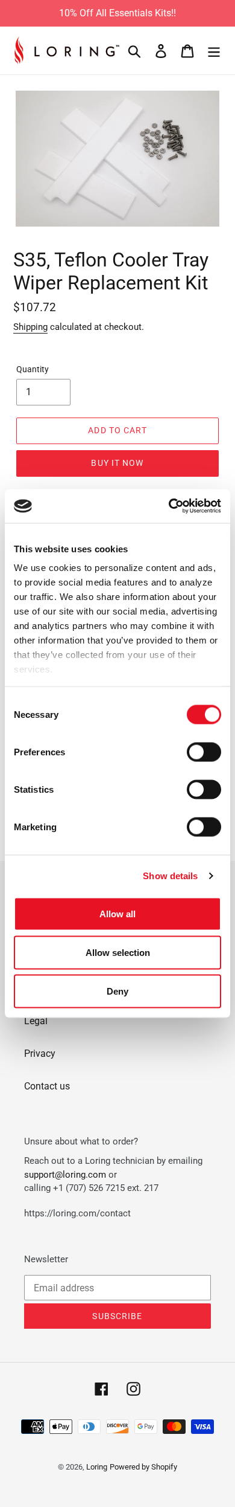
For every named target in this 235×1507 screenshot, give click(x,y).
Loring (96, 1466)
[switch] (204, 751)
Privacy (39, 1053)
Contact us (47, 1086)
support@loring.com (65, 1174)
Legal (36, 1021)
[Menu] (214, 50)
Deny (117, 991)
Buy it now (117, 463)
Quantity (32, 369)
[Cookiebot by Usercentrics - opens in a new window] (169, 506)
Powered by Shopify (143, 1466)
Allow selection (118, 952)
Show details (170, 876)
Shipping (30, 326)
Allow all (117, 913)
